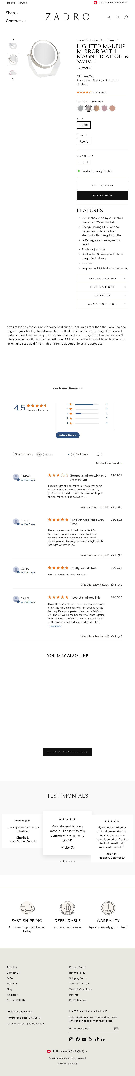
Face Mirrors (108, 40)
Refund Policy (77, 972)
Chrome (80, 108)
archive (11, 2)
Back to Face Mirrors (70, 751)
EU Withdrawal (78, 1000)
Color (90, 101)
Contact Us (16, 20)
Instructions (102, 286)
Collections (92, 40)
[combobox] (57, 454)
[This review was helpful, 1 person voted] (112, 585)
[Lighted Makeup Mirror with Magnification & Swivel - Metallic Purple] (25, 719)
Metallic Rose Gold (112, 108)
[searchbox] (24, 454)
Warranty (12, 983)
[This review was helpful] (112, 555)
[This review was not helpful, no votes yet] (119, 507)
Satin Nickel (88, 108)
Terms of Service (79, 983)
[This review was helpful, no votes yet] (112, 507)
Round (84, 141)
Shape (82, 134)
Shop (11, 12)
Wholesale (13, 994)
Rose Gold (96, 108)
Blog (9, 989)
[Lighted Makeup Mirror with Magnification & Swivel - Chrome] (11, 719)
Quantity (85, 155)
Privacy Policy (77, 967)
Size (80, 118)
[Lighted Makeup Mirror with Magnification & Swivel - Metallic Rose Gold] (29, 719)
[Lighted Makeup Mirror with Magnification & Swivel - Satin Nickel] (16, 719)
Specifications (102, 278)
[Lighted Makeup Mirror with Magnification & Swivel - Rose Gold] (20, 719)
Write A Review (67, 435)
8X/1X (84, 125)
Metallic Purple (104, 108)
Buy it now (102, 195)
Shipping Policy (78, 978)
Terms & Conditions (80, 989)
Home (80, 40)
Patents (73, 994)
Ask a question (102, 303)
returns (22, 2)
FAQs (10, 978)
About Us (12, 967)
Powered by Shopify (67, 1063)
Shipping (98, 80)
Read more (55, 626)
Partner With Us (16, 1000)
